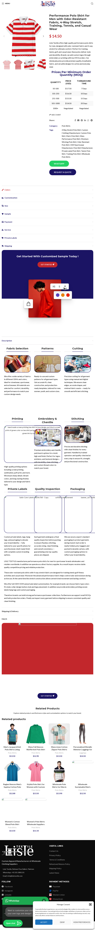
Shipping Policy (55, 868)
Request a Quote (62, 172)
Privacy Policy (55, 855)
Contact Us (53, 851)
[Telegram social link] (91, 120)
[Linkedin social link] (85, 120)
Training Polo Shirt (73, 154)
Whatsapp (59, 164)
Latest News (54, 873)
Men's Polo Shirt (72, 136)
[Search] (92, 3)
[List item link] (24, 869)
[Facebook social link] (75, 120)
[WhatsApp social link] (88, 120)
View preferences (81, 922)
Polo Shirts (66, 126)
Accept (43, 922)
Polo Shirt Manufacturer (83, 148)
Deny (62, 922)
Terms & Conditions (57, 859)
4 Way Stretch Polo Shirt (71, 130)
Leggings (82, 753)
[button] (90, 904)
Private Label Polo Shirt (71, 151)
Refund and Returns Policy (59, 864)
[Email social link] (78, 120)
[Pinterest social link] (81, 120)
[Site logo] (47, 3)
